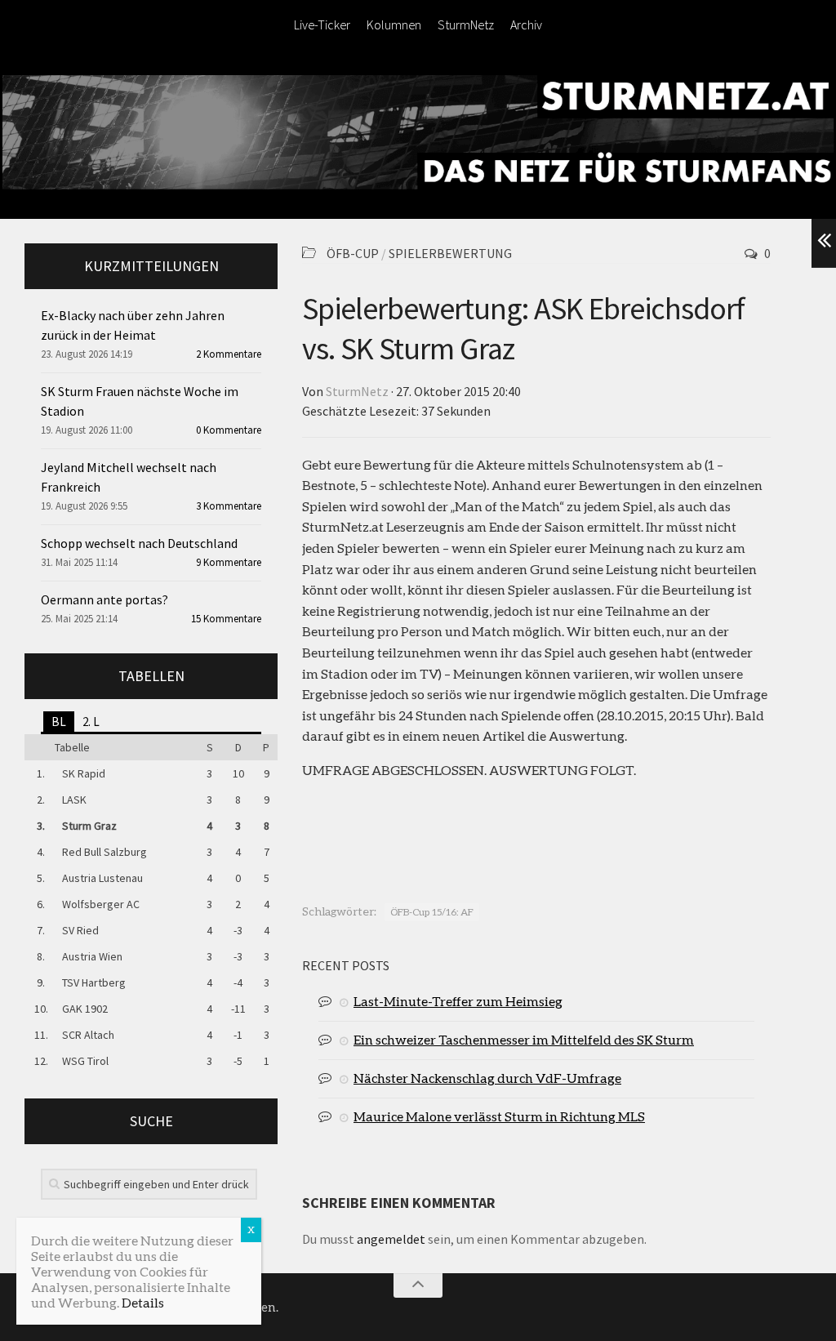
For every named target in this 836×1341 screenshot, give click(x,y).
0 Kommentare (228, 430)
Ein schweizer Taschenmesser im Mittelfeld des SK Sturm (524, 1039)
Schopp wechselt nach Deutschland (139, 543)
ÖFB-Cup (353, 253)
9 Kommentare (228, 562)
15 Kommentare (226, 619)
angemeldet (391, 1239)
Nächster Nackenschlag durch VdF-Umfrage (487, 1077)
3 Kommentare (228, 506)
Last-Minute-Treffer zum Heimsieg (458, 1001)
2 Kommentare (228, 354)
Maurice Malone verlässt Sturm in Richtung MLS (499, 1116)
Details (143, 1302)
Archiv (526, 24)
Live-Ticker (322, 24)
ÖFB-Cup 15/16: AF (432, 912)
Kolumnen (394, 24)
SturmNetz (466, 24)
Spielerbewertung (450, 253)
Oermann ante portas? (104, 599)
